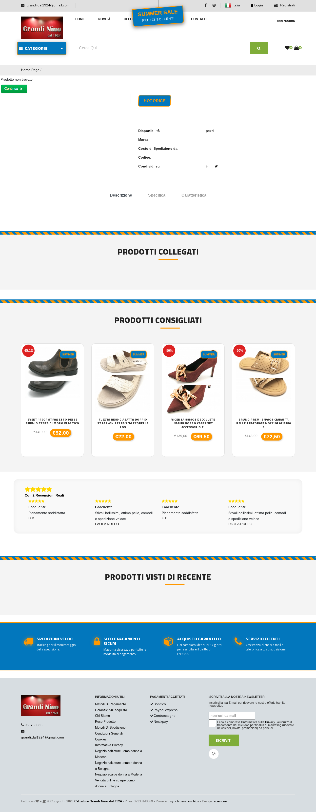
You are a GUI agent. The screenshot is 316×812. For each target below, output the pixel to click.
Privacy (270, 722)
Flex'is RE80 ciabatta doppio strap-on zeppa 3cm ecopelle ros (123, 423)
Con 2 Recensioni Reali (44, 495)
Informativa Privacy (109, 745)
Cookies (101, 739)
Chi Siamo (102, 716)
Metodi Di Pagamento (110, 704)
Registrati (287, 5)
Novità (104, 19)
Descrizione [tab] (121, 195)
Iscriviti (224, 740)
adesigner (221, 801)
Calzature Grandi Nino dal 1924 (98, 801)
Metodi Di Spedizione (110, 727)
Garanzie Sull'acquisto (111, 710)
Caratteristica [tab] (193, 195)
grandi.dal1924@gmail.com (48, 5)
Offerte (131, 19)
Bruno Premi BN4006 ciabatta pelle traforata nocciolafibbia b (263, 423)
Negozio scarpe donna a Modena (118, 774)
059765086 (33, 725)
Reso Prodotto (105, 721)
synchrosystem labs (184, 801)
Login (258, 5)
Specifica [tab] (156, 195)
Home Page (30, 70)
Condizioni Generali (109, 733)
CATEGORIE (35, 48)
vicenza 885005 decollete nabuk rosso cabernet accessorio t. (193, 423)
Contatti (199, 19)
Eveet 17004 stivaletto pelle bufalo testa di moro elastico (52, 421)
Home (80, 19)
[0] (287, 48)
